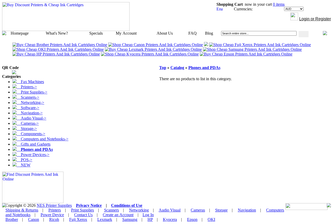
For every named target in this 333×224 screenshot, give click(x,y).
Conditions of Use (126, 205)
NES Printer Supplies (54, 205)
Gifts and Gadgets (33, 144)
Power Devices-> (33, 154)
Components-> (31, 134)
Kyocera (170, 219)
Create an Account (118, 215)
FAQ (192, 33)
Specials (96, 33)
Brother (11, 219)
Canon (33, 219)
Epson (192, 219)
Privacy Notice (89, 205)
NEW (23, 165)
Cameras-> (28, 123)
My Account (126, 33)
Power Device (52, 215)
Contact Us (83, 215)
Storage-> (27, 128)
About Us (165, 33)
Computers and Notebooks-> (42, 139)
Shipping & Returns (21, 210)
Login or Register (315, 19)
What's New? (57, 33)
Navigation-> (30, 113)
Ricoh (54, 219)
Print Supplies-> (32, 92)
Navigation (247, 210)
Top (162, 67)
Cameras (198, 210)
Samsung (129, 219)
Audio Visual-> (31, 118)
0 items (279, 4)
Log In (148, 215)
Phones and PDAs (204, 67)
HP (150, 219)
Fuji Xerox (78, 219)
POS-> (24, 160)
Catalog (177, 67)
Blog (209, 33)
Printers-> (27, 87)
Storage (221, 210)
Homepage (20, 33)
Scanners (111, 210)
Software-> (28, 107)
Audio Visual (170, 210)
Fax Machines (30, 81)
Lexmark (104, 219)
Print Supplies (82, 210)
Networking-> (30, 102)
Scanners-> (28, 97)
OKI (211, 219)
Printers (54, 210)
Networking (139, 210)
